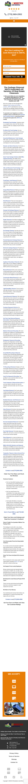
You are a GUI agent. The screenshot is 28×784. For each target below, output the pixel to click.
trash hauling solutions (9, 116)
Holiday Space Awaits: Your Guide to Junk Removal (13, 731)
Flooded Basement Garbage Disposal (12, 240)
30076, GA (19, 117)
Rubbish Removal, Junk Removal (11, 399)
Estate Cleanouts (7, 219)
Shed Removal (6, 200)
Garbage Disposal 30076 (14, 88)
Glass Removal (7, 409)
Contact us (9, 470)
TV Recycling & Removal (9, 367)
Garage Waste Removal (9, 189)
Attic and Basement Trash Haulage (11, 167)
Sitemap (14, 759)
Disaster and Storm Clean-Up (10, 146)
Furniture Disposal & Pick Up (10, 307)
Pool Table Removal (8, 431)
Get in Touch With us (10, 512)
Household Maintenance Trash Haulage (13, 138)
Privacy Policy (14, 753)
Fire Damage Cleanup (8, 230)
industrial (22, 114)
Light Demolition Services (9, 288)
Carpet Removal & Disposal (10, 296)
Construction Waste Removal (10, 277)
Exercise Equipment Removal (10, 421)
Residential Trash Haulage (9, 122)
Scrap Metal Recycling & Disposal (11, 352)
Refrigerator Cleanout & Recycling (11, 340)
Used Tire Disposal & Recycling (11, 376)
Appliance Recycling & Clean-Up (11, 262)
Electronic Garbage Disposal (10, 247)
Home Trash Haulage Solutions (11, 157)
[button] (14, 20)
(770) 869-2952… (14, 61)
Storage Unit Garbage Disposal (11, 210)
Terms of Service (14, 756)
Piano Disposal (7, 437)
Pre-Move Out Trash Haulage (10, 130)
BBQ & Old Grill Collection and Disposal (13, 445)
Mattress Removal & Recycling (10, 330)
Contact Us (14, 762)
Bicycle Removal (7, 269)
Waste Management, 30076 (15, 97)
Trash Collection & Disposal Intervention (13, 382)
